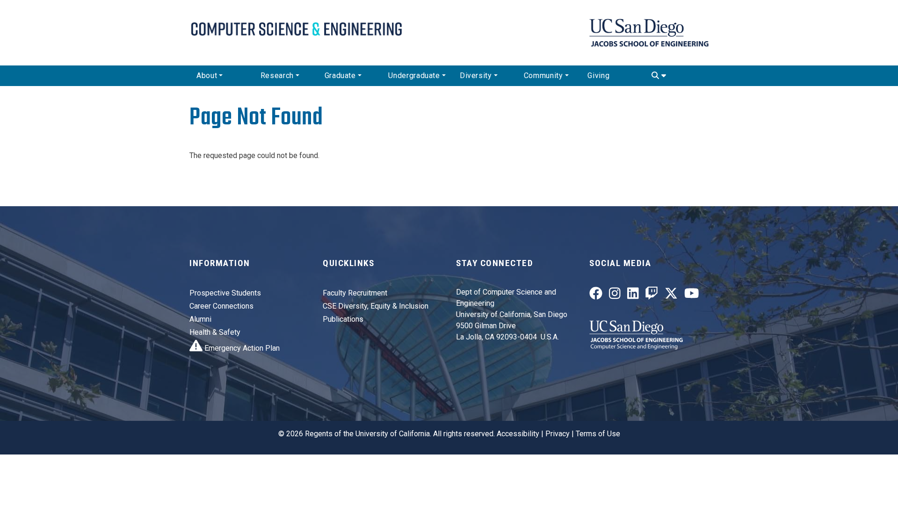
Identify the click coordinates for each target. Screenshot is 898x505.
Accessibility (518, 433)
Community (543, 75)
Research (277, 75)
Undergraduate (414, 75)
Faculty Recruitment (355, 293)
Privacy (557, 433)
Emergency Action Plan (241, 348)
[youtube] (691, 295)
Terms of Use (598, 433)
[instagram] (615, 295)
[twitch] (651, 295)
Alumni (200, 319)
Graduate (340, 75)
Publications (343, 319)
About (206, 75)
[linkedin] (633, 295)
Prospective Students (225, 293)
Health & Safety (214, 332)
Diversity (476, 75)
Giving (598, 75)
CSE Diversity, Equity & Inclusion (375, 306)
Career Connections (221, 306)
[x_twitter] (671, 295)
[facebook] (595, 295)
